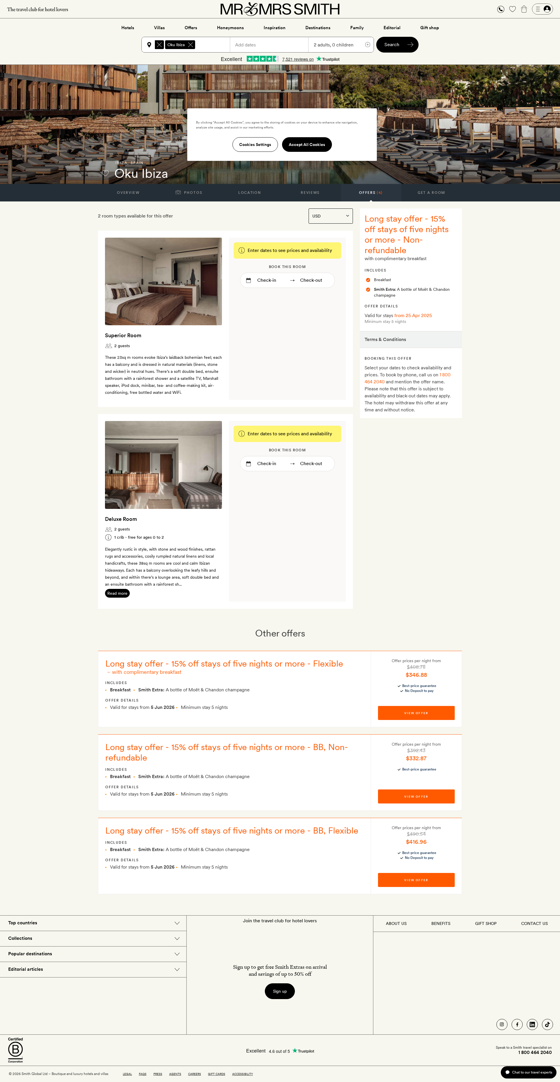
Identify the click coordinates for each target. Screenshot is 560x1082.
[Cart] (524, 9)
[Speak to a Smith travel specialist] (500, 9)
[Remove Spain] (159, 44)
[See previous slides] (117, 281)
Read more (117, 593)
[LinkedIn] (532, 1024)
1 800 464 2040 (535, 1052)
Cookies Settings (255, 144)
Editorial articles (25, 969)
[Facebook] (517, 1024)
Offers (191, 27)
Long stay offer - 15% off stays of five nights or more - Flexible (224, 663)
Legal (127, 1074)
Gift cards (216, 1074)
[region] (282, 134)
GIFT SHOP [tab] (485, 923)
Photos (193, 193)
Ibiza (121, 163)
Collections (20, 938)
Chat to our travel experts (532, 1072)
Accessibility (242, 1074)
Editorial (392, 27)
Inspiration (275, 27)
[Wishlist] (512, 9)
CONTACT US (534, 923)
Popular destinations (30, 953)
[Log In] (542, 9)
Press (157, 1074)
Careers (194, 1074)
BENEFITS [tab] (440, 923)
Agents (175, 1074)
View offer (416, 713)
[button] (500, 9)
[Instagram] (502, 1024)
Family (357, 27)
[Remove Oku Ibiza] (190, 44)
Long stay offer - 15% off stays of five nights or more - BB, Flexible (231, 830)
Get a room (431, 193)
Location (249, 193)
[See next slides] (210, 281)
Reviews (310, 193)
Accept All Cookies (307, 144)
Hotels (127, 27)
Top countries (22, 923)
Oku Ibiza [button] (176, 44)
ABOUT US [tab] (396, 923)
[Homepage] (280, 9)
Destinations (317, 27)
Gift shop (429, 27)
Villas (159, 27)
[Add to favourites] (105, 173)
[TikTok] (547, 1024)
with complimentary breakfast (146, 672)
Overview (128, 193)
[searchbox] (215, 44)
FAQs (142, 1074)
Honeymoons (230, 27)
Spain (137, 163)
